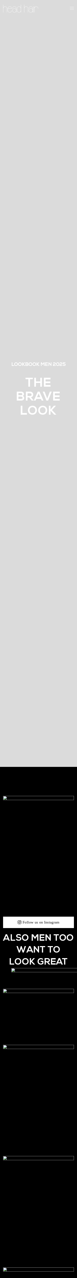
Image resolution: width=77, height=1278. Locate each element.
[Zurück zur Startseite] (20, 8)
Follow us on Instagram (41, 922)
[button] (72, 8)
